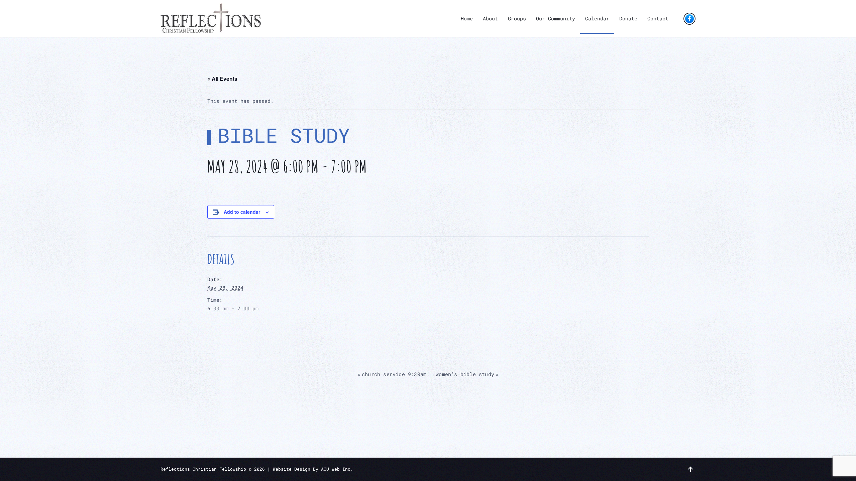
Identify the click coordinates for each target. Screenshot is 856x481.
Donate (628, 18)
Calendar (597, 18)
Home (467, 18)
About (490, 18)
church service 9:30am (391, 374)
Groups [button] (517, 18)
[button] (690, 469)
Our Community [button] (555, 18)
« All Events (222, 79)
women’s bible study (467, 374)
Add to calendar (242, 211)
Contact (657, 18)
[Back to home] (210, 18)
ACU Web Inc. (337, 469)
